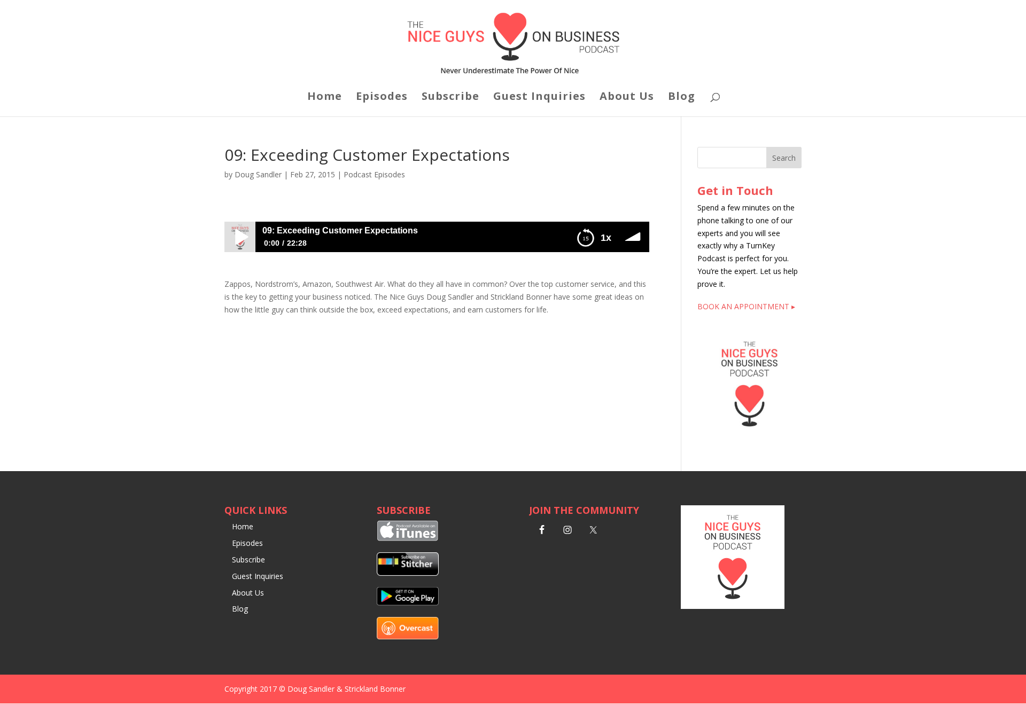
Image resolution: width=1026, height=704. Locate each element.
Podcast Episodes (374, 174)
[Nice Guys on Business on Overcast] (408, 636)
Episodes (382, 97)
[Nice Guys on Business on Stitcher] (408, 573)
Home (324, 97)
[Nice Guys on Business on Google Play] (408, 603)
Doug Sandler (258, 174)
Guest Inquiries (539, 97)
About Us (627, 97)
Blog (681, 97)
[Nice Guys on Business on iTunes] (408, 538)
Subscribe (450, 97)
